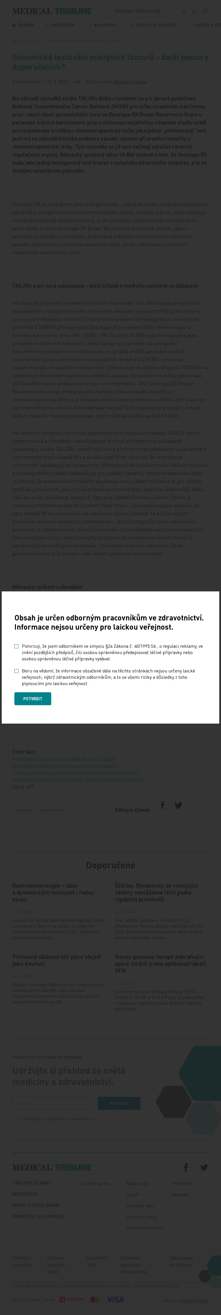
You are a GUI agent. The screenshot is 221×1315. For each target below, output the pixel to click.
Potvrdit (32, 698)
